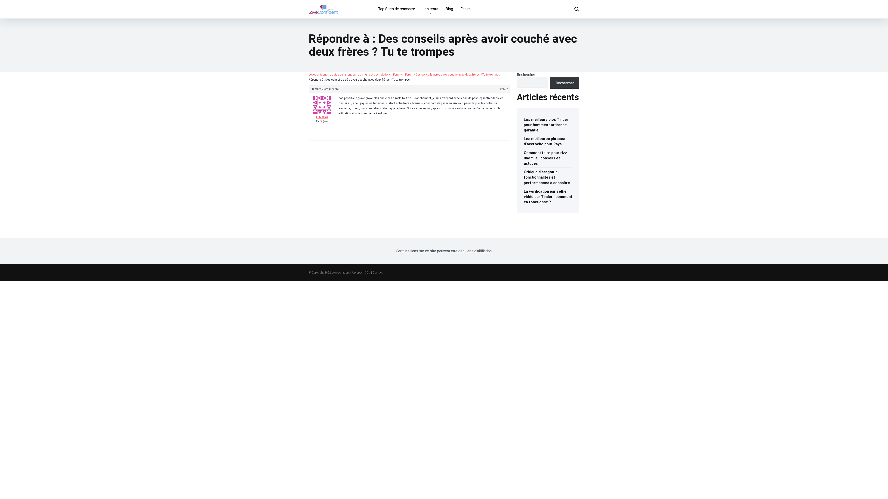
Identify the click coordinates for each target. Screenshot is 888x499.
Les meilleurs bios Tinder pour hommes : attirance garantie (546, 124)
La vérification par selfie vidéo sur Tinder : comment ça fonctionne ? (548, 196)
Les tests (430, 9)
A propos (357, 272)
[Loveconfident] (323, 7)
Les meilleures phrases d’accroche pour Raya (544, 141)
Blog (449, 9)
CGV (367, 272)
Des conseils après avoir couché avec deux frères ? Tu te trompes (458, 74)
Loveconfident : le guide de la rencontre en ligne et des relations (350, 74)
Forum (465, 9)
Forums (398, 74)
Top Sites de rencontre (396, 9)
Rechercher (526, 75)
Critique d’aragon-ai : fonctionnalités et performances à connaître (547, 177)
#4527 (504, 89)
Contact (378, 272)
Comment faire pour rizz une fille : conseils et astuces (545, 158)
